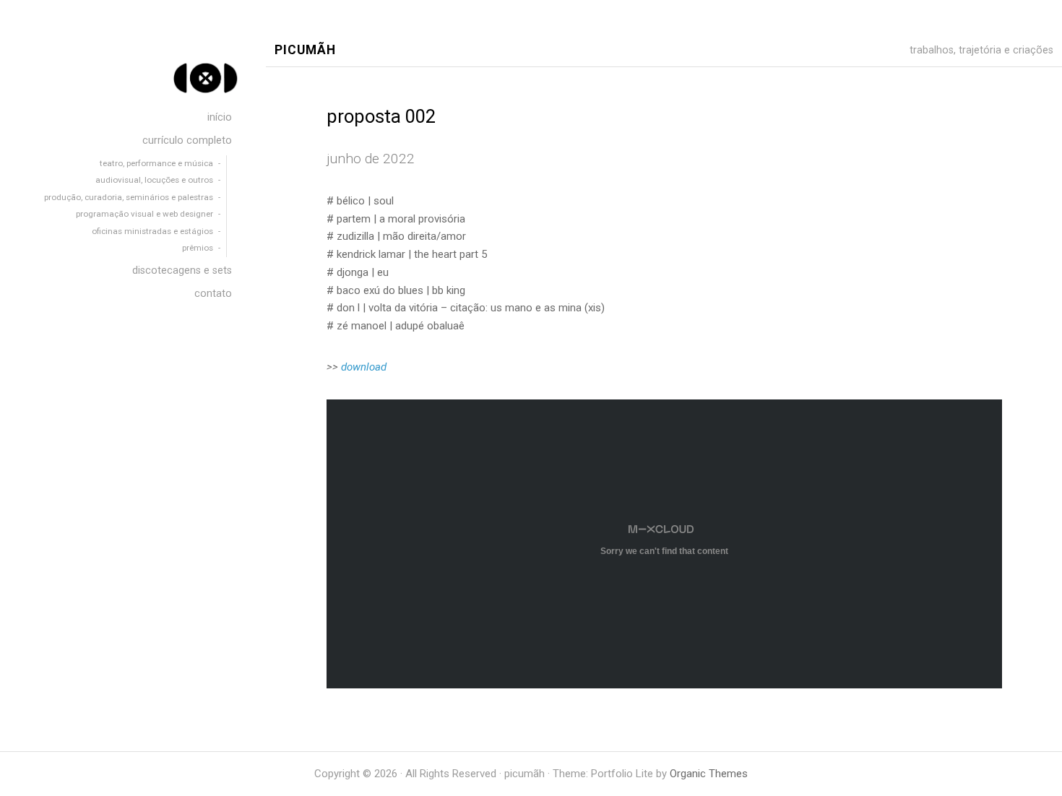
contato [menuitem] (213, 293)
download (364, 366)
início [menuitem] (219, 117)
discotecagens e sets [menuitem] (182, 270)
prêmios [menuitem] (197, 248)
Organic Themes (709, 773)
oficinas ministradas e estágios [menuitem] (152, 231)
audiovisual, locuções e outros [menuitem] (153, 180)
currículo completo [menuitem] (187, 140)
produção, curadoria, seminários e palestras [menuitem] (128, 197)
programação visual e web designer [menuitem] (144, 214)
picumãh (305, 50)
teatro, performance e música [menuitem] (156, 163)
